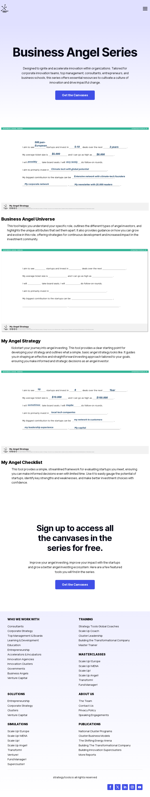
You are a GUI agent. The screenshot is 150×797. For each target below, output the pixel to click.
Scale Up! (85, 670)
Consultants (16, 626)
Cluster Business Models (94, 736)
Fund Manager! (88, 685)
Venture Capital (17, 678)
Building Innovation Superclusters (100, 750)
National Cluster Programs (95, 731)
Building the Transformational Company (104, 640)
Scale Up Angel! (89, 675)
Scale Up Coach (89, 631)
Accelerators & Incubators (24, 654)
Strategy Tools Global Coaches (99, 626)
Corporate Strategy (20, 631)
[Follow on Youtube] (139, 787)
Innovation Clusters (20, 664)
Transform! (86, 680)
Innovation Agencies (21, 659)
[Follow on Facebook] (110, 787)
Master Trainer (88, 645)
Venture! (13, 755)
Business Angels (18, 673)
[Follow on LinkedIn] (125, 787)
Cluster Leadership (91, 636)
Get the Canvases (75, 95)
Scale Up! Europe (89, 661)
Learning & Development (23, 640)
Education (14, 645)
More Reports (87, 755)
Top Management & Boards (25, 636)
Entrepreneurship (19, 650)
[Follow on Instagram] (132, 787)
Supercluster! (16, 764)
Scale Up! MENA (89, 666)
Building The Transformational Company (105, 745)
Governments (16, 668)
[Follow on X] (118, 787)
